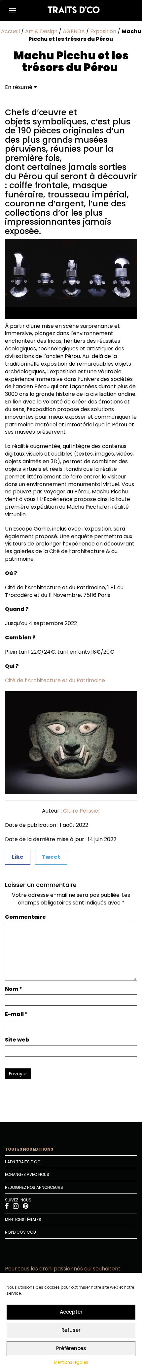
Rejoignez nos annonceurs (34, 1187)
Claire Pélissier (81, 811)
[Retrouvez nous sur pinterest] (25, 1207)
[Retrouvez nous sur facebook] (7, 1207)
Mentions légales (71, 1362)
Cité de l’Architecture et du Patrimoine (55, 680)
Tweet (51, 857)
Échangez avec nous (27, 1174)
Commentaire (25, 917)
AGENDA (74, 31)
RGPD (10, 1232)
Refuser (71, 1330)
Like (17, 857)
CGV (21, 1232)
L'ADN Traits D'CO (22, 1162)
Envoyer (18, 1073)
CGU (31, 1232)
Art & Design (41, 31)
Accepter (71, 1311)
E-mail (16, 1014)
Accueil (10, 31)
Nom (13, 989)
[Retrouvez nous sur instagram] (16, 1207)
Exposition (103, 31)
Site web (17, 1040)
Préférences (71, 1348)
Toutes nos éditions (29, 1149)
